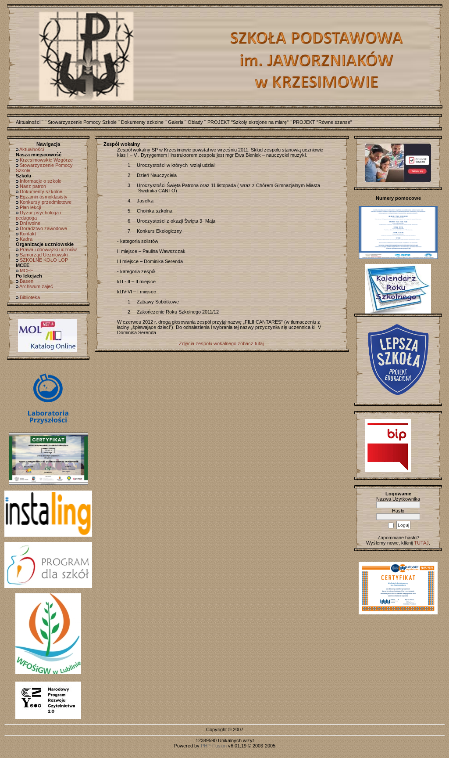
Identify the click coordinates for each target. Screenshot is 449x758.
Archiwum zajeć (36, 286)
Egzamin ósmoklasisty (44, 196)
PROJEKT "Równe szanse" (322, 122)
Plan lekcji (30, 207)
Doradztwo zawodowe (43, 228)
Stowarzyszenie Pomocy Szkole (82, 122)
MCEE (26, 270)
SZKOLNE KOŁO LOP (44, 260)
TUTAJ (421, 542)
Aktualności (28, 122)
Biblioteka (30, 297)
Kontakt (28, 233)
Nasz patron (33, 186)
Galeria (175, 122)
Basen (26, 281)
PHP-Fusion (214, 745)
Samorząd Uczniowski (44, 254)
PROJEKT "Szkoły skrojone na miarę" (248, 122)
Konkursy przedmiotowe (45, 202)
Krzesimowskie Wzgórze (46, 159)
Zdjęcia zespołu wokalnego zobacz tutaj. (222, 343)
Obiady (195, 122)
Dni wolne (30, 223)
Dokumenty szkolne (142, 122)
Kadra (26, 239)
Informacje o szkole (40, 181)
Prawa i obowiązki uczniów (48, 249)
